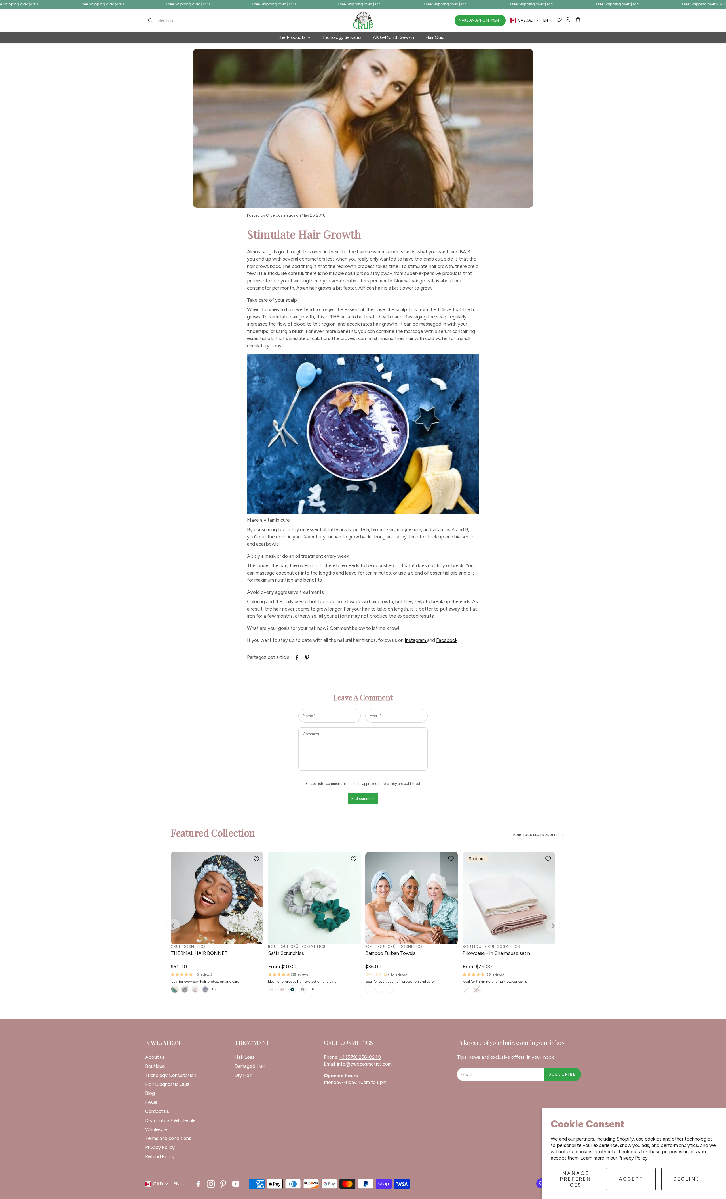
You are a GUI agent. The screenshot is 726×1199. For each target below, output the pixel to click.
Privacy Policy (633, 1158)
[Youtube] (236, 1184)
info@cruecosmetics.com (364, 1064)
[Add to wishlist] (256, 858)
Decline (686, 1179)
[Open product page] (217, 898)
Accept (631, 1179)
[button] (181, 20)
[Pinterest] (223, 1184)
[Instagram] (211, 1184)
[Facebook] (198, 1184)
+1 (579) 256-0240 (360, 1057)
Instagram (416, 640)
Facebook (446, 640)
